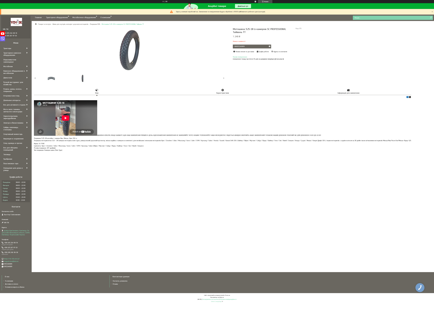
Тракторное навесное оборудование (12, 54)
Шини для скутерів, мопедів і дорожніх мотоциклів (70, 24)
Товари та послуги (44, 24)
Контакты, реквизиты (120, 281)
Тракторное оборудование (57, 17)
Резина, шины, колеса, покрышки (12, 90)
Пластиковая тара (10, 163)
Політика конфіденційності (228, 299)
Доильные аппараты (11, 100)
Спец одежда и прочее (12, 143)
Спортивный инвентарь (12, 134)
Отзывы (115, 284)
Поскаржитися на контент (210, 299)
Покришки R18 (95, 24)
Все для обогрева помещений (10, 149)
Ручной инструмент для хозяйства (13, 83)
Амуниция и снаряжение (13, 139)
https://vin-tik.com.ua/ (12, 259)
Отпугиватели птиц (11, 96)
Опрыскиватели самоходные (9, 61)
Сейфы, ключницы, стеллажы (10, 128)
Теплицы (7, 154)
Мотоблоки (8, 66)
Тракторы (7, 48)
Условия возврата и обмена (14, 287)
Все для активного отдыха (14, 105)
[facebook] (407, 97)
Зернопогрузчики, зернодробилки (10, 117)
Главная (38, 17)
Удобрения (7, 159)
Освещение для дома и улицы (13, 169)
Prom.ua (227, 295)
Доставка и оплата (11, 284)
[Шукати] (431, 18)
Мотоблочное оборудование (84, 17)
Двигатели (7, 78)
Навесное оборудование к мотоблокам (14, 72)
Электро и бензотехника (13, 123)
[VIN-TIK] (16, 21)
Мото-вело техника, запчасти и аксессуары (12, 110)
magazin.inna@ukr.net (11, 261)
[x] (410, 97)
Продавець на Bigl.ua (217, 297)
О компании (105, 17)
